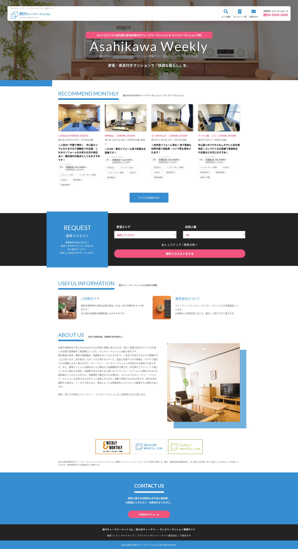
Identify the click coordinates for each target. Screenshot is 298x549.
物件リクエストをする (180, 254)
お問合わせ (253, 16)
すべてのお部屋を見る (149, 197)
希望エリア (123, 227)
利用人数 (190, 227)
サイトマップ (127, 535)
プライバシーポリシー (148, 535)
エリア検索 (225, 16)
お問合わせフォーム (149, 514)
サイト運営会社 (169, 535)
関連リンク (112, 535)
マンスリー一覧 (239, 16)
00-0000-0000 (277, 14)
